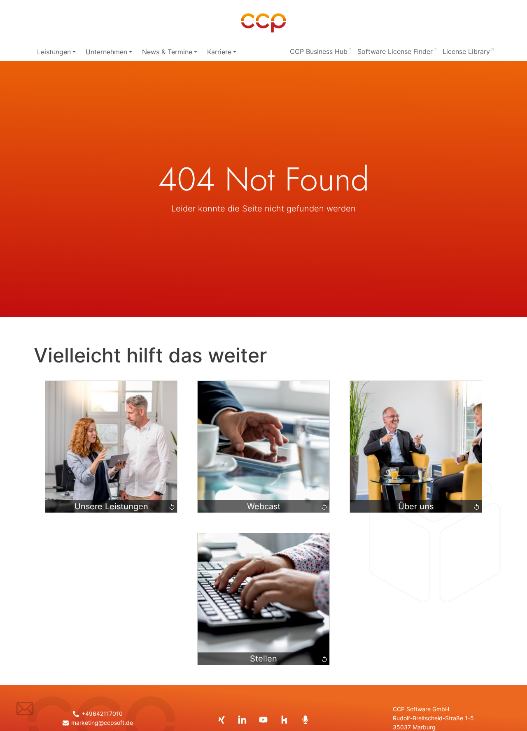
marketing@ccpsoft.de (102, 722)
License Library (466, 51)
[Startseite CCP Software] (263, 23)
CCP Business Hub (318, 51)
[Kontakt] (25, 708)
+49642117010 (102, 713)
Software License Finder (395, 51)
